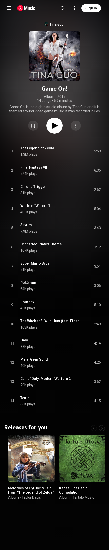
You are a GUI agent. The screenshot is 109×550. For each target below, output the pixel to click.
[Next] (102, 428)
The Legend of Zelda (37, 148)
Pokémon (28, 283)
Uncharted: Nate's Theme (41, 244)
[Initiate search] (63, 8)
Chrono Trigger (33, 187)
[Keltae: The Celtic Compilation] (82, 458)
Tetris (25, 398)
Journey (27, 302)
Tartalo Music (83, 497)
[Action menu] (76, 126)
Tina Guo (56, 24)
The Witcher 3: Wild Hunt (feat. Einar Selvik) (51, 321)
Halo (24, 340)
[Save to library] (33, 126)
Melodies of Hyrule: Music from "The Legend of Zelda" (31, 490)
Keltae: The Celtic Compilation (73, 490)
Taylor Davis (31, 497)
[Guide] (9, 8)
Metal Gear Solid (34, 359)
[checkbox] (97, 151)
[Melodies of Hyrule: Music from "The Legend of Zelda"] (31, 458)
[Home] (26, 8)
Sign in (91, 8)
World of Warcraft (35, 206)
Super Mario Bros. (35, 263)
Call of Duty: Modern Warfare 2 (45, 379)
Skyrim (26, 225)
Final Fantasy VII (33, 167)
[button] (33, 126)
